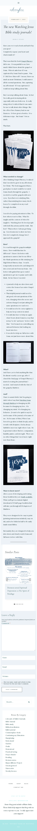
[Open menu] (18, 2)
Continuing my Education (15, 735)
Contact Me (18, 787)
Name (4, 658)
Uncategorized (11, 766)
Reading (9, 757)
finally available (26, 497)
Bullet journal (10, 730)
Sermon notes (11, 760)
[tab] (14, 604)
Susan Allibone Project (14, 763)
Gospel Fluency (26, 61)
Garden (8, 744)
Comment (6, 623)
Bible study (18, 39)
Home (11, 783)
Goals (8, 746)
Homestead (10, 749)
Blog (26, 783)
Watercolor (10, 768)
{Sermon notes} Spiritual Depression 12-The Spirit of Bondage (18, 591)
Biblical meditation (12, 727)
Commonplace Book (13, 733)
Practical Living (11, 752)
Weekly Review (11, 771)
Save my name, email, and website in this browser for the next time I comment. (17, 683)
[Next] (30, 579)
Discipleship (10, 738)
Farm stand (10, 741)
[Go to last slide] (7, 579)
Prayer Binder (11, 755)
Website (5, 676)
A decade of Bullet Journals (15, 719)
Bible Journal (10, 722)
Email (4, 667)
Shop (19, 783)
